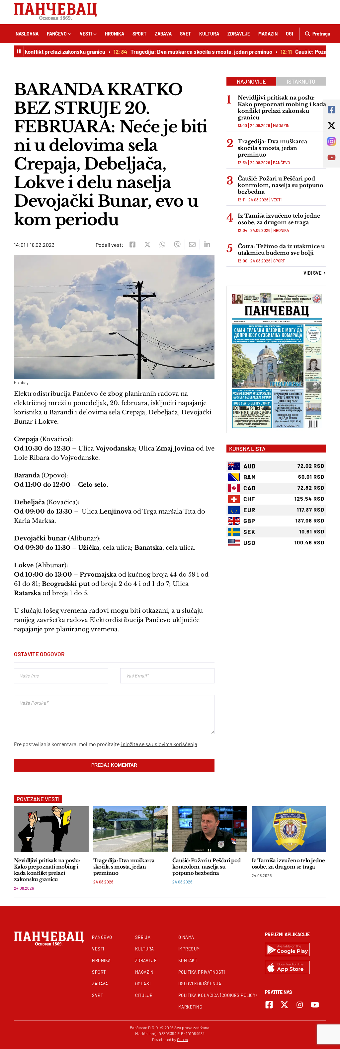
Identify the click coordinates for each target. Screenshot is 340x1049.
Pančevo (57, 33)
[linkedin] (207, 244)
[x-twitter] (284, 1005)
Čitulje (144, 995)
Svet (185, 33)
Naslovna (27, 33)
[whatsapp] (162, 244)
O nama (186, 937)
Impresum (189, 948)
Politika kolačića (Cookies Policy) (217, 995)
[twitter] (147, 244)
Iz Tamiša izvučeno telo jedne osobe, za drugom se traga (279, 219)
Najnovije (251, 81)
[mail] (192, 244)
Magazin (268, 33)
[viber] (177, 244)
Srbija (142, 937)
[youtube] (315, 1005)
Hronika (114, 33)
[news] (51, 829)
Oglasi (142, 983)
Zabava (163, 33)
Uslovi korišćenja (199, 983)
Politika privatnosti (201, 972)
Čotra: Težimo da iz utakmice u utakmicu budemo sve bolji (281, 249)
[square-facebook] (269, 1005)
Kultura (209, 33)
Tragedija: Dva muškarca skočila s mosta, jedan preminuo (188, 51)
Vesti (86, 33)
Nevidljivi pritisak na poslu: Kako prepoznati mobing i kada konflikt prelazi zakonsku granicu (282, 107)
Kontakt (188, 960)
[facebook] (132, 244)
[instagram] (300, 1005)
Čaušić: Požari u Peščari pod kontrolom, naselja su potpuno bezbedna (280, 185)
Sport (139, 33)
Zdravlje (238, 33)
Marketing (190, 1007)
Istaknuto (301, 81)
